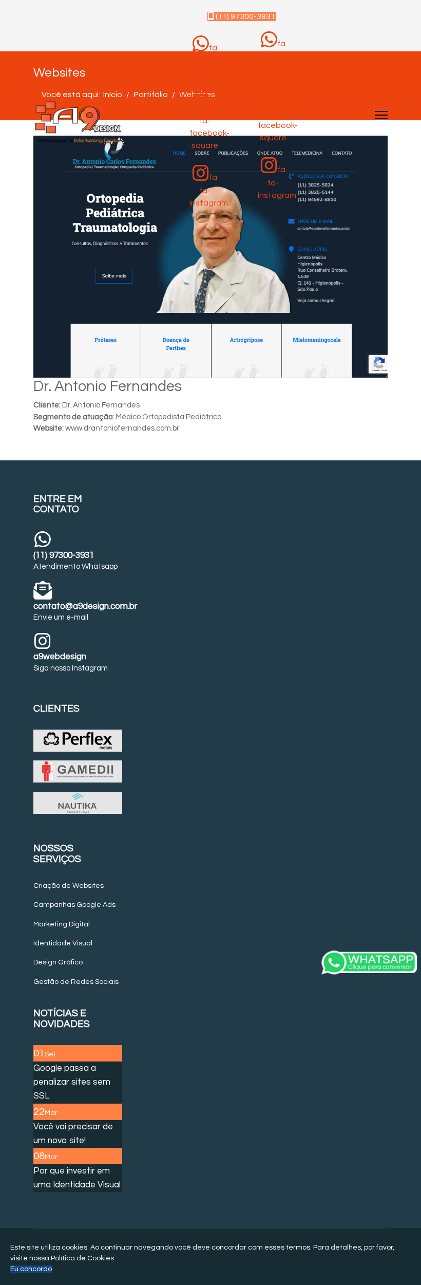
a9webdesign (59, 656)
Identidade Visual (62, 943)
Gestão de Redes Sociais (76, 981)
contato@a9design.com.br (85, 606)
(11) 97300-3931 (244, 16)
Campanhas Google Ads (74, 904)
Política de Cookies (82, 1258)
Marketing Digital (61, 924)
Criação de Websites (68, 885)
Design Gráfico (58, 962)
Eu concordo (31, 1269)
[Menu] (381, 115)
